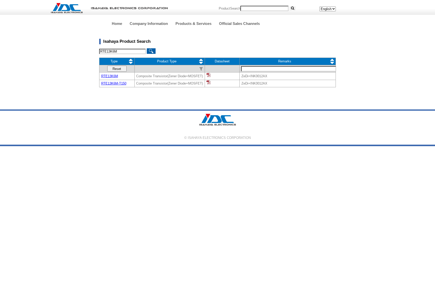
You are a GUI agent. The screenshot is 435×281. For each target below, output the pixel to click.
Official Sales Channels (239, 23)
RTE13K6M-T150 (113, 83)
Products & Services (193, 23)
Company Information (149, 23)
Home (117, 23)
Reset (117, 69)
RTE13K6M (109, 76)
